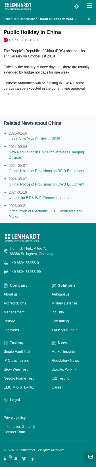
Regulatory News (65, 360)
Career (57, 387)
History (9, 321)
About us (11, 294)
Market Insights (63, 351)
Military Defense (64, 303)
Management (14, 312)
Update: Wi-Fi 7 (64, 369)
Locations (11, 330)
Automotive (60, 294)
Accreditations (15, 303)
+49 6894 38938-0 (24, 263)
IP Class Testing (16, 360)
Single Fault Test (17, 351)
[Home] (18, 6)
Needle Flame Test (18, 378)
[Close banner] (89, 18)
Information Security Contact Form (19, 429)
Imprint (9, 409)
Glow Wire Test (15, 369)
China (14, 40)
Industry (58, 312)
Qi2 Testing (60, 378)
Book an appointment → (58, 19)
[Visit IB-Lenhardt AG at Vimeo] (23, 458)
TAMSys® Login (64, 330)
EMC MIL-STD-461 (19, 387)
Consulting (60, 321)
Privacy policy (15, 418)
